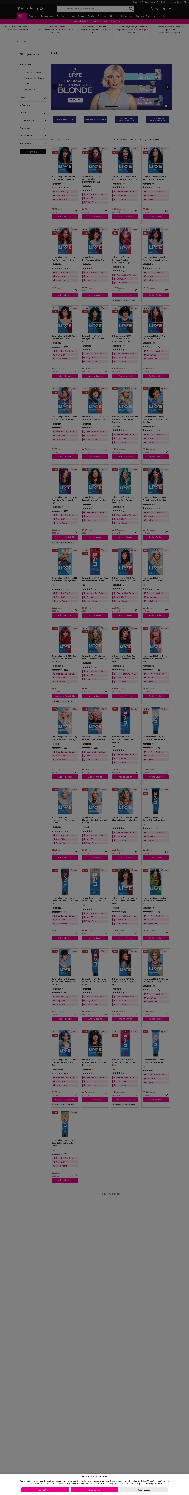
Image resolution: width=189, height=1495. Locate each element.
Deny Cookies (94, 1490)
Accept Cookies (45, 1490)
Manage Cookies (143, 1490)
